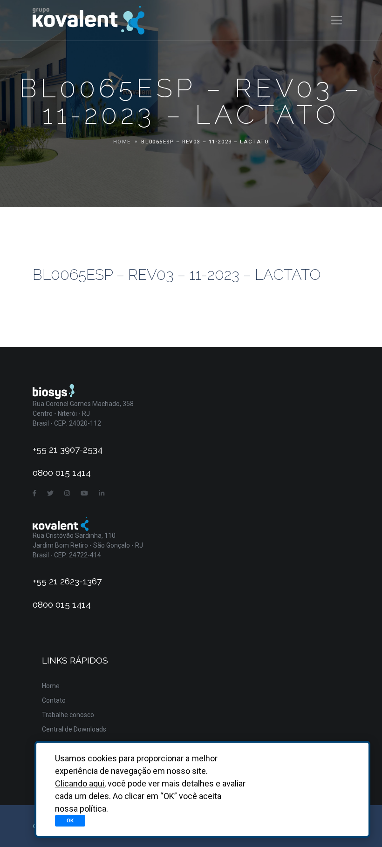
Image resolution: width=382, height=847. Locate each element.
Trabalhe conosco (68, 714)
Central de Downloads (74, 729)
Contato (54, 700)
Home (122, 142)
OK (70, 820)
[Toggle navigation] (336, 20)
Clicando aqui (79, 783)
